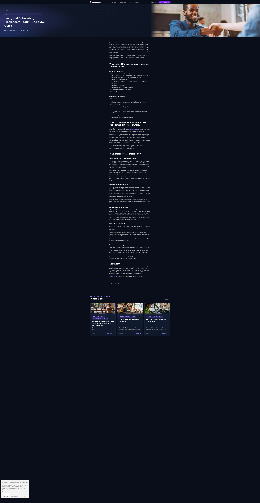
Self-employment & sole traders (31, 14)
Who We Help (122, 2)
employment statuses (132, 135)
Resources (136, 2)
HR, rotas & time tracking (12, 14)
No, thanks (6, 496)
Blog (7, 10)
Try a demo (154, 2)
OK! (25, 496)
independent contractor (133, 129)
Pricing (130, 2)
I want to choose (15, 496)
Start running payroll (164, 2)
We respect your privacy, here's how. (9, 491)
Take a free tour (113, 276)
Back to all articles (115, 283)
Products (113, 2)
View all (167, 299)
